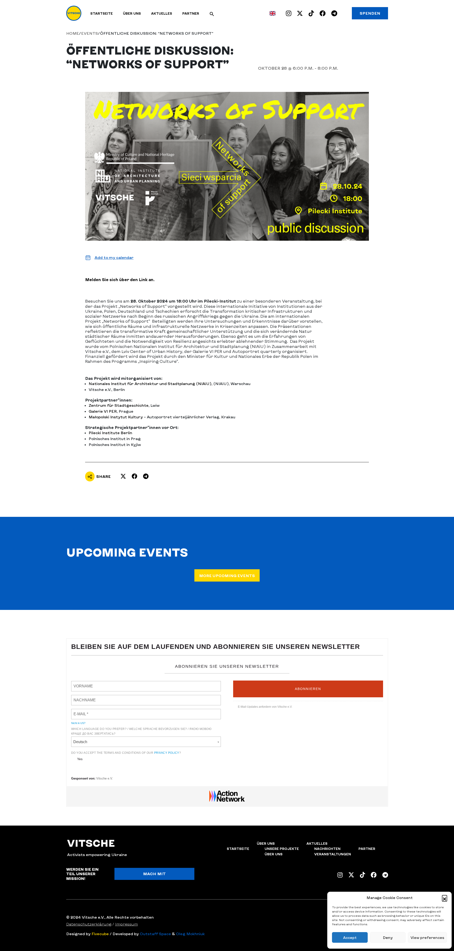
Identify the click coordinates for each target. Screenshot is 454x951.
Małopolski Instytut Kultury (116, 417)
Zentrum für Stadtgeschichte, (119, 405)
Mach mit (154, 873)
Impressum (126, 924)
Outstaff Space (155, 933)
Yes (80, 759)
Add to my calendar (114, 257)
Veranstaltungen (332, 854)
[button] (444, 897)
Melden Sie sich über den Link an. (120, 279)
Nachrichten (327, 849)
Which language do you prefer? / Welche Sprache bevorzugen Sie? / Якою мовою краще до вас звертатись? (141, 731)
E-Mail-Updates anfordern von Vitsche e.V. (265, 706)
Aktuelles (161, 13)
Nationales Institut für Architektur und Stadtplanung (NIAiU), (150, 383)
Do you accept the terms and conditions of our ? (126, 752)
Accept (350, 937)
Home (72, 33)
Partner (190, 13)
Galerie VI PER (103, 411)
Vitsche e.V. (104, 778)
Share (103, 476)
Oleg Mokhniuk (190, 933)
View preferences (427, 937)
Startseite (101, 13)
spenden (370, 13)
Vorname (81, 683)
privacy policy (166, 752)
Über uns (132, 13)
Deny (388, 937)
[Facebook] (134, 476)
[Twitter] (123, 476)
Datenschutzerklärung (88, 924)
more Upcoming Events (227, 575)
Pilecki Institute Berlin (110, 432)
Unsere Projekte (282, 849)
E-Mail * (79, 711)
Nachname (82, 697)
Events (89, 33)
